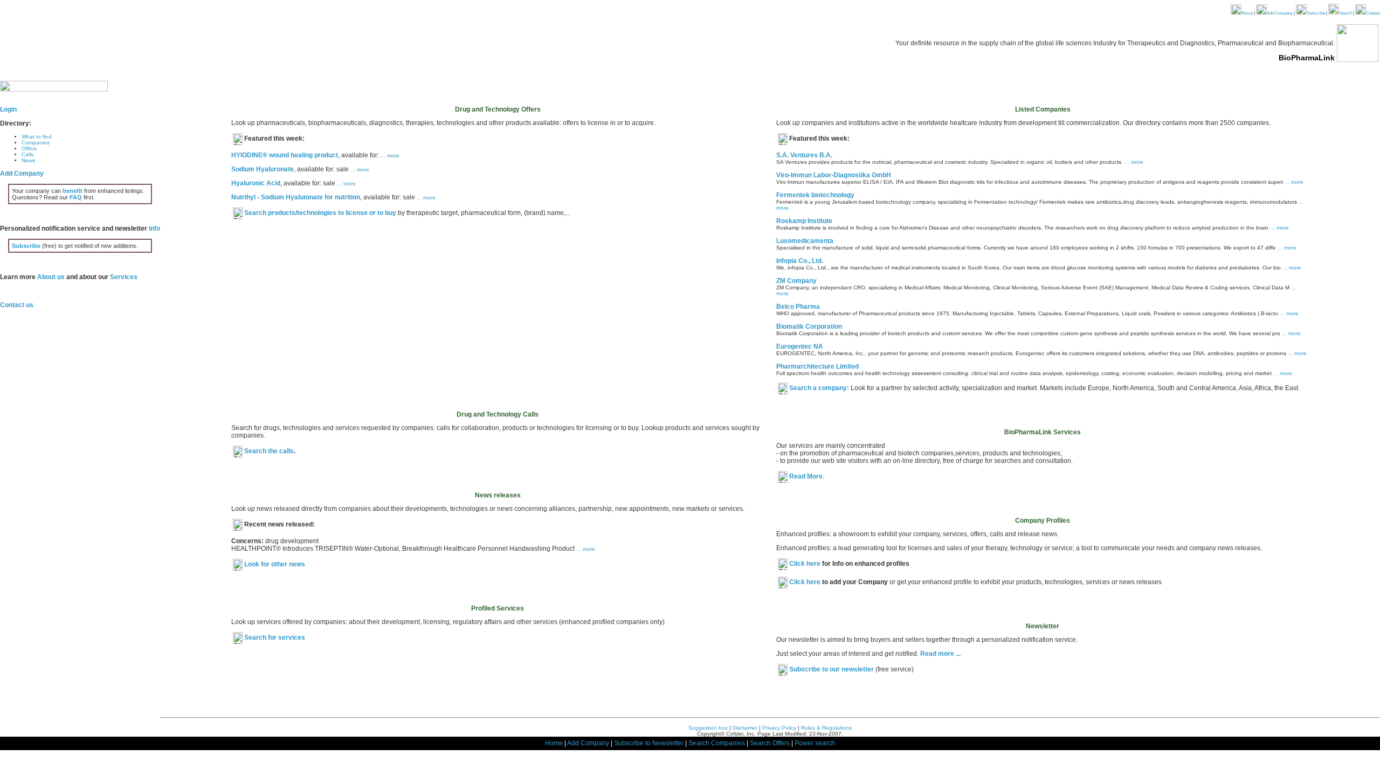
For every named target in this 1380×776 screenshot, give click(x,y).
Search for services (274, 637)
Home (1247, 13)
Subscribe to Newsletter (649, 743)
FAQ (76, 197)
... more (390, 155)
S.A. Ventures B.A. (804, 155)
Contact (1373, 13)
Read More (806, 476)
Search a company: (819, 388)
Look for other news (274, 564)
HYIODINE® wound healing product (284, 155)
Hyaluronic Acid (255, 183)
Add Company (1280, 13)
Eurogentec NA (799, 346)
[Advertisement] (497, 301)
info (154, 228)
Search (1345, 13)
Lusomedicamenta (804, 241)
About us (51, 277)
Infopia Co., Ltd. (799, 261)
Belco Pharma (798, 306)
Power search (815, 743)
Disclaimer (745, 728)
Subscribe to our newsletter (831, 669)
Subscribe (1316, 13)
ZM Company (796, 281)
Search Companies (716, 743)
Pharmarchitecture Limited (817, 366)
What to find (37, 137)
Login (8, 109)
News (28, 160)
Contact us (16, 305)
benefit (72, 191)
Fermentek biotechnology (815, 195)
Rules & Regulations (826, 728)
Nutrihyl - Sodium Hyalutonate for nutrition (295, 197)
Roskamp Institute (804, 221)
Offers (29, 148)
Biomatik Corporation (809, 326)
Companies (36, 143)
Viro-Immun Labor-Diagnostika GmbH (833, 175)
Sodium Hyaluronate (262, 169)
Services (123, 277)
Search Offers (770, 743)
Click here (805, 563)
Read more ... (940, 653)
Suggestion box (708, 728)
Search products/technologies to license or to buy (320, 213)
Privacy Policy (779, 728)
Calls (27, 154)
